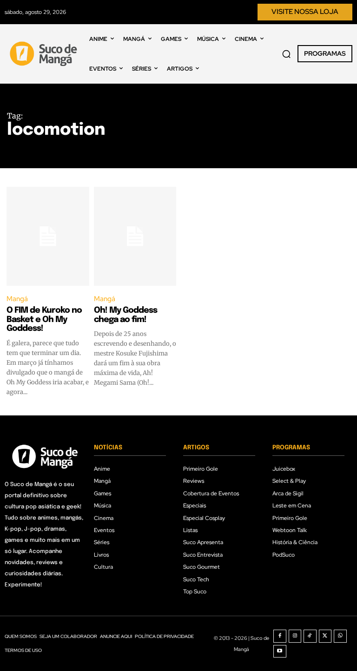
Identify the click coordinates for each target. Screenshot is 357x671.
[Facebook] (279, 636)
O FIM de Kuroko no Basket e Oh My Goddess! (44, 319)
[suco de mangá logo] (45, 53)
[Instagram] (295, 636)
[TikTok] (310, 636)
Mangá (17, 298)
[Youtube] (279, 651)
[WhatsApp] (340, 636)
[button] (286, 54)
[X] (325, 636)
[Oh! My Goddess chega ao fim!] (135, 236)
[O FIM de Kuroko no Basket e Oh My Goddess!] (48, 236)
